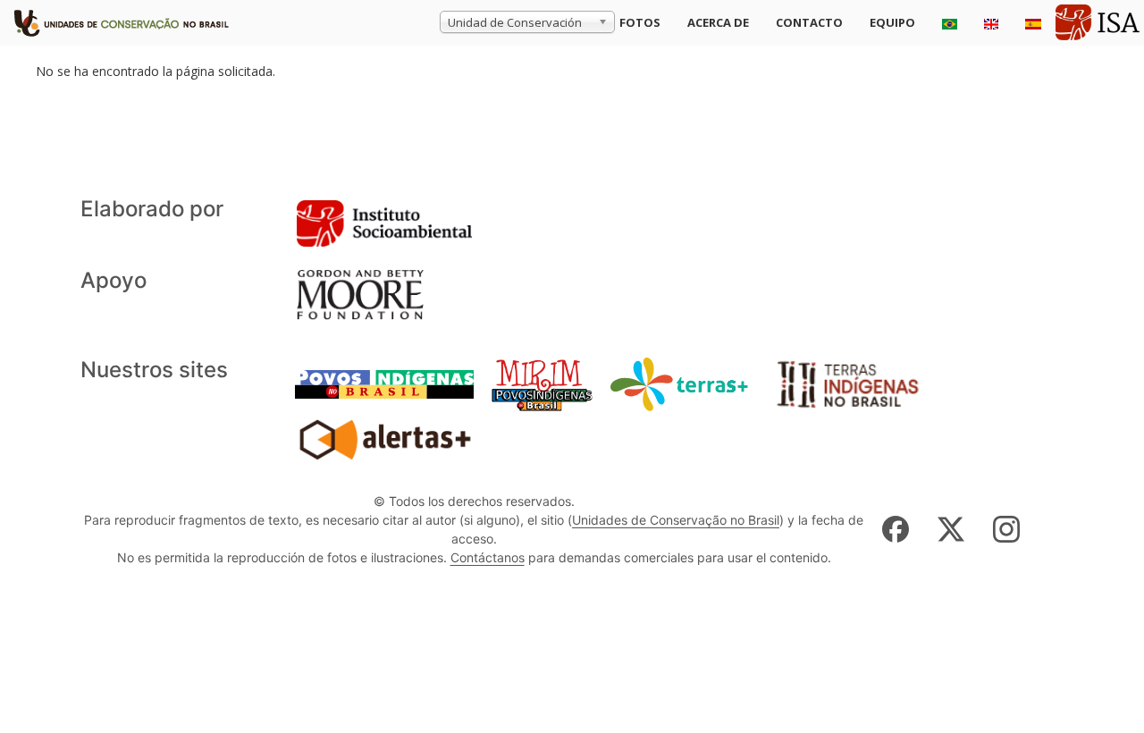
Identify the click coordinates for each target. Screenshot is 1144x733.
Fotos (639, 22)
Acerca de (718, 22)
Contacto (809, 22)
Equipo (892, 22)
